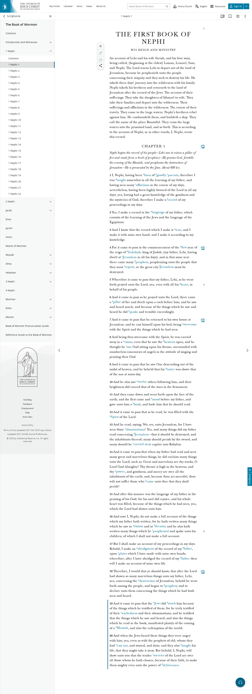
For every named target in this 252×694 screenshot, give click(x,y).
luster (171, 369)
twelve (142, 382)
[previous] (59, 350)
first (184, 247)
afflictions (142, 185)
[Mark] (100, 53)
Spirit (115, 417)
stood (156, 399)
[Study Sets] (222, 16)
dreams (160, 526)
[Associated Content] (203, 146)
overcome (190, 324)
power (120, 472)
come (150, 481)
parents (173, 175)
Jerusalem (130, 257)
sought (186, 645)
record (172, 200)
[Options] (245, 16)
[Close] (100, 46)
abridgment (145, 549)
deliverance (171, 665)
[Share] (100, 65)
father (188, 549)
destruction (147, 581)
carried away (142, 444)
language (158, 212)
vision (128, 342)
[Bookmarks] (230, 16)
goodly (161, 175)
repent (129, 267)
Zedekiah (134, 252)
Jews (157, 603)
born (147, 175)
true (178, 230)
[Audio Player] (240, 682)
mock (172, 603)
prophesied (161, 531)
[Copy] (100, 60)
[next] (247, 350)
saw (129, 347)
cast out (122, 645)
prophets (142, 262)
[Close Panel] (50, 16)
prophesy (171, 586)
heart (184, 284)
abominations (135, 429)
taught (121, 180)
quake (133, 312)
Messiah (122, 628)
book (137, 404)
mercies (158, 655)
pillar (117, 302)
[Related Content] (237, 16)
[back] (4, 16)
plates (123, 553)
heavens (169, 342)
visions (138, 526)
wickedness (129, 613)
